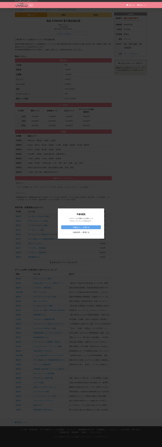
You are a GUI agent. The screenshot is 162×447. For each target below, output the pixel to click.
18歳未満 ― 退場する (81, 232)
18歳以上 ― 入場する (81, 227)
